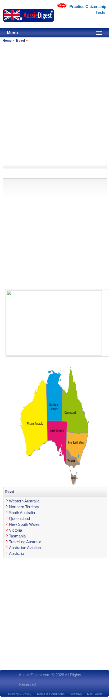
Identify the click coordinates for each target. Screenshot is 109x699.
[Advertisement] (54, 99)
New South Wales (24, 524)
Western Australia (24, 501)
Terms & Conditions (51, 694)
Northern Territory (24, 507)
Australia (16, 553)
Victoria (15, 530)
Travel (20, 40)
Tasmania (17, 536)
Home (7, 40)
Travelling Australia (25, 542)
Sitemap (76, 694)
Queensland (19, 518)
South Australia (22, 512)
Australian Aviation (25, 547)
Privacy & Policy (19, 694)
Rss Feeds (94, 694)
